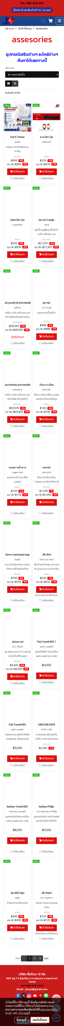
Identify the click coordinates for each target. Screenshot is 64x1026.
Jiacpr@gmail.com (36, 989)
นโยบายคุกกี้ (24, 1013)
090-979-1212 (35, 3)
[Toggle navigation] (59, 21)
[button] (42, 21)
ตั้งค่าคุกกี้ (21, 1019)
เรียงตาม (10, 68)
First (18, 958)
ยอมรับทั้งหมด (40, 1019)
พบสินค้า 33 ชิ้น (12, 93)
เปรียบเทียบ (19, 178)
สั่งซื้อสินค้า (19, 171)
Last (46, 958)
